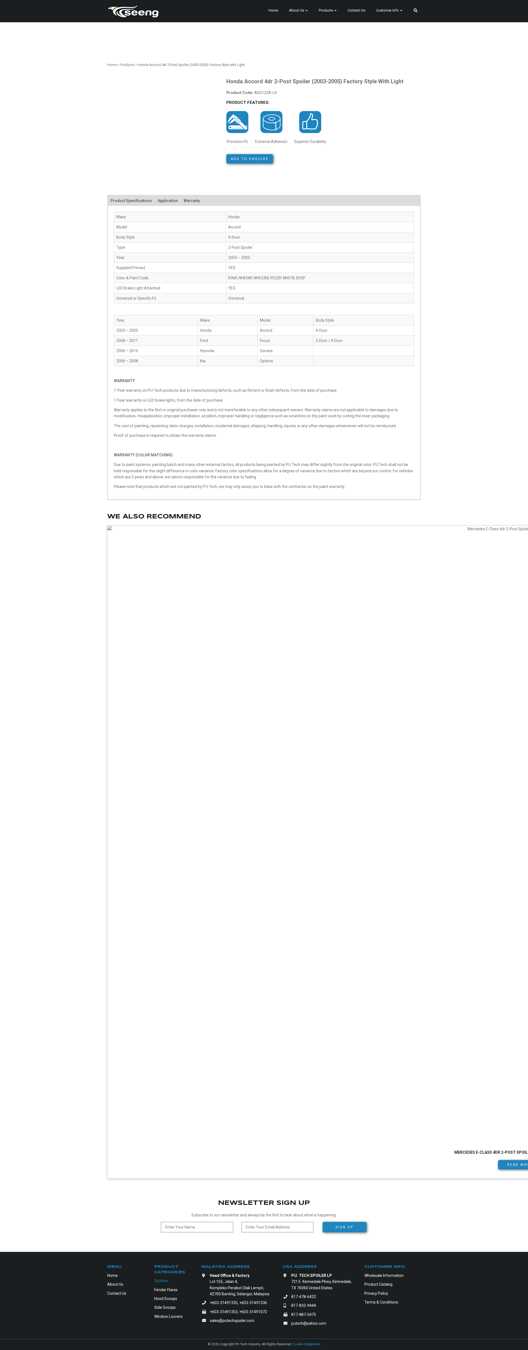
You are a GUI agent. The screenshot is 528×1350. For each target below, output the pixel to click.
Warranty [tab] (192, 200)
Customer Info (388, 10)
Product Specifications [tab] (131, 200)
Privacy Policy (376, 1293)
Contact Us (356, 10)
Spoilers (161, 1281)
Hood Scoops (165, 1298)
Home (273, 10)
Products (326, 10)
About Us (297, 10)
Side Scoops (165, 1307)
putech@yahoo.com (308, 1323)
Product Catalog (378, 1284)
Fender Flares (166, 1290)
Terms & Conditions (381, 1302)
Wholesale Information (384, 1275)
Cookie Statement (306, 1344)
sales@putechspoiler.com (232, 1320)
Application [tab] (168, 200)
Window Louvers (168, 1316)
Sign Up (344, 1227)
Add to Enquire (250, 159)
